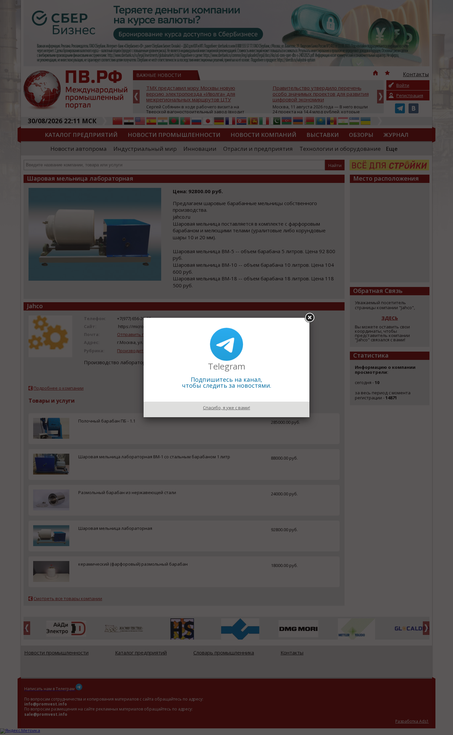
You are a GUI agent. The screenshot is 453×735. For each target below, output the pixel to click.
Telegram (226, 366)
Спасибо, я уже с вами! (226, 408)
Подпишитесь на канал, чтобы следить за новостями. (226, 382)
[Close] (309, 318)
